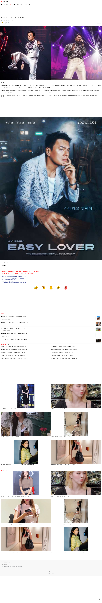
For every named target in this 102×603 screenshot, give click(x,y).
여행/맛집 (5, 4)
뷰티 (10, 4)
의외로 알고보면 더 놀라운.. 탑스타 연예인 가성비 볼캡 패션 (63, 464)
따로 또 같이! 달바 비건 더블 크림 (8, 279)
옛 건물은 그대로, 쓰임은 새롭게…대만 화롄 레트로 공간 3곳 (13, 328)
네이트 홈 (48, 571)
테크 (26, 4)
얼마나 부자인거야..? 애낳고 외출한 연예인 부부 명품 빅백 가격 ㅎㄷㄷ (15, 524)
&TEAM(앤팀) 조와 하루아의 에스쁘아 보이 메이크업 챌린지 (14, 282)
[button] (99, 600)
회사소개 (2, 566)
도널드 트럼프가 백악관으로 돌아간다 (9, 281)
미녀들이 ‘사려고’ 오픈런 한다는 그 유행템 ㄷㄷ (11, 436)
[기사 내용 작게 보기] (98, 23)
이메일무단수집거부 (19, 566)
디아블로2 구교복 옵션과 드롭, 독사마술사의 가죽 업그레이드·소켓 (14, 333)
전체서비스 (53, 571)
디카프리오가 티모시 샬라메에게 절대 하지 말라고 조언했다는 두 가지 (15, 322)
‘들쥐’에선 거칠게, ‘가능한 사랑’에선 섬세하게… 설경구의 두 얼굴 (14, 339)
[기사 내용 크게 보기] (100, 23)
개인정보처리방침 (6, 566)
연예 (14, 4)
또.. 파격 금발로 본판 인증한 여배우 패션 (9, 408)
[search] (100, 2)
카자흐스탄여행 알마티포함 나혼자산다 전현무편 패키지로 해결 (14, 316)
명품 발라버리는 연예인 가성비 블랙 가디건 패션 (61, 408)
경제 (18, 4)
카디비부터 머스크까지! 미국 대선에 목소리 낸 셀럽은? (13, 278)
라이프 (21, 4)
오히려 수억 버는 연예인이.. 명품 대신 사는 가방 (61, 436)
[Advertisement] (51, 10)
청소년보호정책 (12, 566)
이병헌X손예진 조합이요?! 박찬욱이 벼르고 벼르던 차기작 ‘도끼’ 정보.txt (19, 273)
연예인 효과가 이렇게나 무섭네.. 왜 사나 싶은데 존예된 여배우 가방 (15, 496)
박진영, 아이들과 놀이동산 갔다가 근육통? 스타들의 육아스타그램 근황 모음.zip (20, 271)
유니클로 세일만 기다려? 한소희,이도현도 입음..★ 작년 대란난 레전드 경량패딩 (17, 464)
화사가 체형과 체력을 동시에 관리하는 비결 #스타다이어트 (14, 276)
